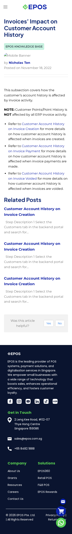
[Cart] (61, 511)
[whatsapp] (61, 523)
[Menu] (5, 7)
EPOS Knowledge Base (24, 46)
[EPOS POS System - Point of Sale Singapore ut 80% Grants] (35, 7)
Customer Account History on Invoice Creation (32, 212)
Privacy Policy (55, 515)
